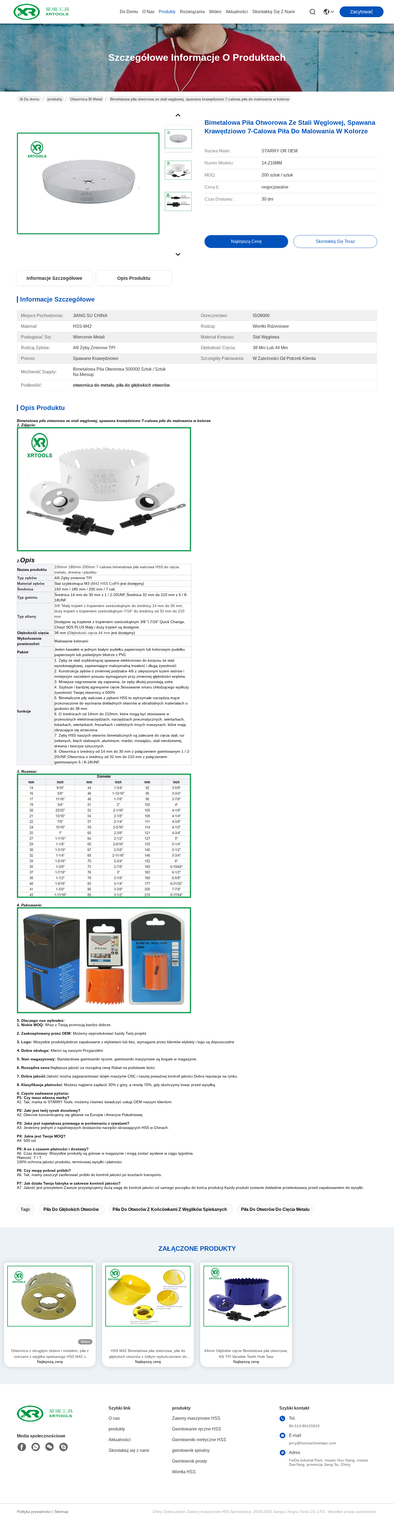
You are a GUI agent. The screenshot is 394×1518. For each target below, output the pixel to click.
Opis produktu (133, 278)
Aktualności (237, 11)
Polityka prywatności (34, 1511)
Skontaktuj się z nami (273, 11)
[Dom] (46, 1420)
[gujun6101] (63, 1447)
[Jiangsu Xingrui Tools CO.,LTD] (42, 12)
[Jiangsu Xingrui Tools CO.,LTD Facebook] (22, 1447)
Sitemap (61, 1511)
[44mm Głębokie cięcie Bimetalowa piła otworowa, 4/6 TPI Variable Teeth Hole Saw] (246, 1305)
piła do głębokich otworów (71, 1209)
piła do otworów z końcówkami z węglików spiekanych (170, 1209)
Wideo (215, 11)
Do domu (129, 11)
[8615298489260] (35, 1447)
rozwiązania (192, 11)
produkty (167, 11)
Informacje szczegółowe (54, 278)
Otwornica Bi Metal (86, 99)
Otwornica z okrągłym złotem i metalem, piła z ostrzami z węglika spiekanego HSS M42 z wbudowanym (50, 1354)
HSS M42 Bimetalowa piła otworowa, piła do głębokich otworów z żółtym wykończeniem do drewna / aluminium (148, 1354)
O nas (148, 11)
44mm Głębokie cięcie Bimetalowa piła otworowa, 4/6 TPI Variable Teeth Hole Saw (246, 1354)
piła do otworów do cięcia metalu (275, 1209)
